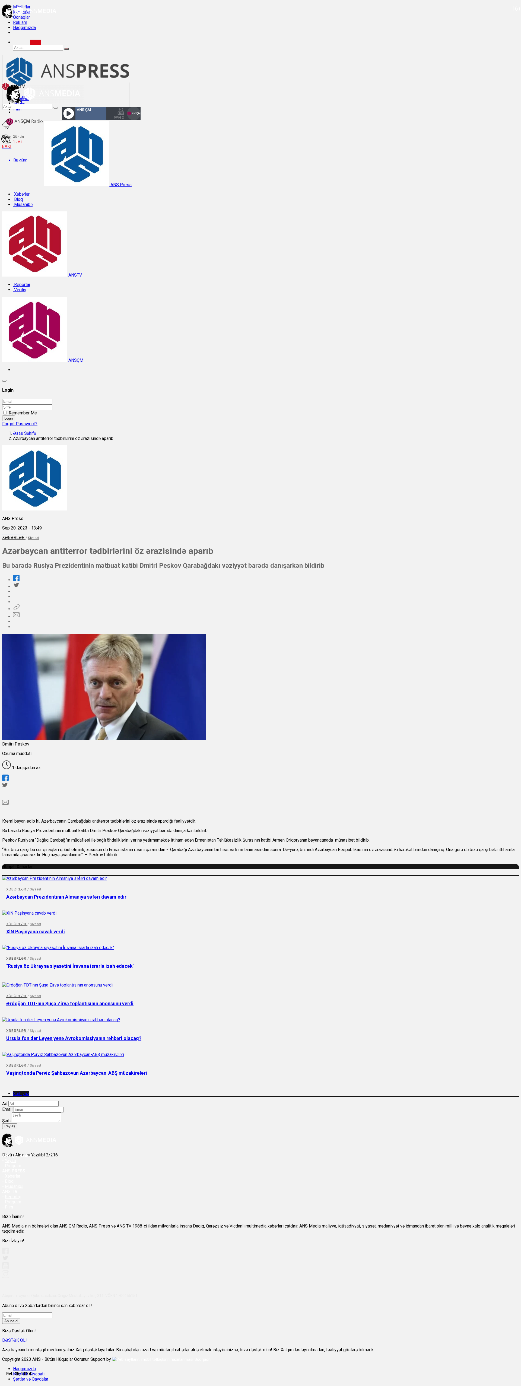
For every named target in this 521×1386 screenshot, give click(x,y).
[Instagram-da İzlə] (5, 1276)
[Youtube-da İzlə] (5, 1267)
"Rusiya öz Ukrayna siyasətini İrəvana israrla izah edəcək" (70, 966)
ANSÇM (75, 360)
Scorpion (203, 1359)
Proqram (13, 1201)
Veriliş (19, 289)
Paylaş (9, 1126)
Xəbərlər (21, 194)
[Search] (35, 42)
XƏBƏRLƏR (14, 537)
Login (8, 418)
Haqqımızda (24, 27)
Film (9, 1207)
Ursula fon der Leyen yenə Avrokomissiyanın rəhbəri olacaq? (73, 1038)
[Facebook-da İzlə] (5, 1252)
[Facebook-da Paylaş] (16, 579)
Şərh (6, 1120)
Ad (4, 1103)
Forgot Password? (19, 423)
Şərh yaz (21, 1093)
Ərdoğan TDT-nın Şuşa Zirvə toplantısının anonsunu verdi (70, 1003)
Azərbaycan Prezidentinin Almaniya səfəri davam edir (66, 897)
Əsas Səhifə (24, 433)
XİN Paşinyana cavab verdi (35, 931)
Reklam (20, 22)
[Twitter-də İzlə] (5, 1259)
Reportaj (21, 284)
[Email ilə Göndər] (16, 616)
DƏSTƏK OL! (14, 1340)
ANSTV (74, 275)
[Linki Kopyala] (16, 608)
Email (7, 1109)
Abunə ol (11, 1321)
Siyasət (33, 538)
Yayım (10, 1160)
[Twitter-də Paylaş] (16, 586)
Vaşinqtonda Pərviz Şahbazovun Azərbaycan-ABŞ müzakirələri (76, 1073)
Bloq (18, 199)
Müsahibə (23, 204)
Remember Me (23, 413)
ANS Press (120, 184)
